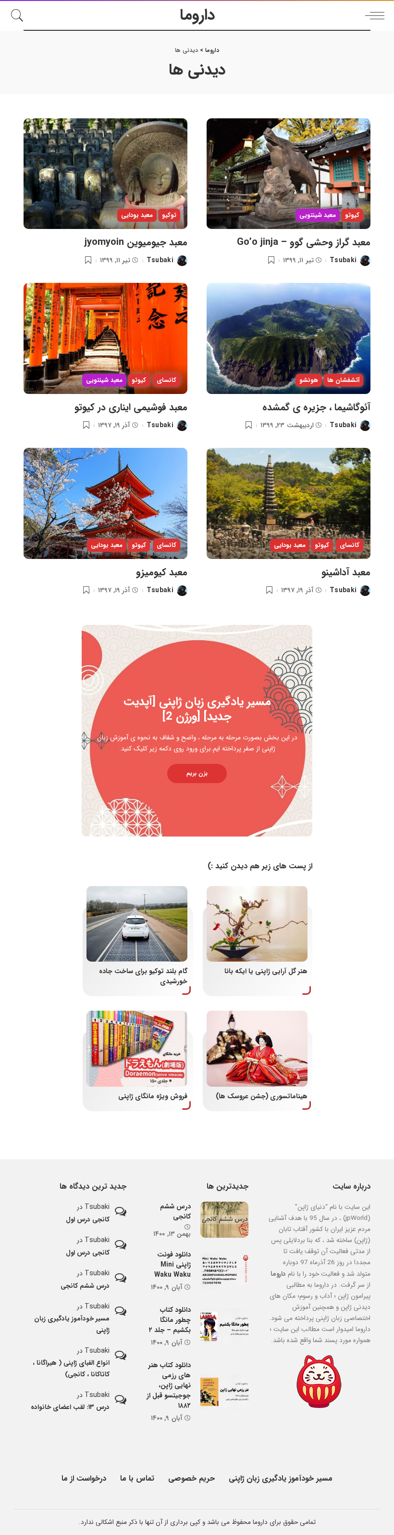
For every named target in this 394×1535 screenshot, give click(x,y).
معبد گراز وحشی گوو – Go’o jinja (303, 242)
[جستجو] (20, 15)
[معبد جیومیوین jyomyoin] (105, 173)
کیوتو (352, 215)
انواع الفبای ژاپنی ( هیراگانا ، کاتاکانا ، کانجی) (71, 1368)
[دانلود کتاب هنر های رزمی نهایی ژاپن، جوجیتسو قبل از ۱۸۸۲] (224, 1392)
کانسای (166, 380)
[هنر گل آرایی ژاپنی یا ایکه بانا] (257, 924)
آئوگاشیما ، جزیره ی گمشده (316, 407)
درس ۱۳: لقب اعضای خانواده (70, 1407)
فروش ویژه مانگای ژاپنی (152, 1096)
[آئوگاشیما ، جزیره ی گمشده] (288, 338)
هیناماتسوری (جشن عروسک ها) (262, 1096)
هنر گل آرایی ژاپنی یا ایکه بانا (266, 971)
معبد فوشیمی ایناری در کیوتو (130, 407)
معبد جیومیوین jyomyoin (136, 242)
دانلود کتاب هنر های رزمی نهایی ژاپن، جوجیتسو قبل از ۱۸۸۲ (169, 1385)
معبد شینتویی (317, 215)
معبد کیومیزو (161, 572)
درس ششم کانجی (175, 1211)
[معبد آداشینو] (288, 503)
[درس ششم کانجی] (224, 1220)
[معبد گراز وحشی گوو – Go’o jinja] (288, 173)
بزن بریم (197, 773)
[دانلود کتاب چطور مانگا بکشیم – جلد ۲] (224, 1326)
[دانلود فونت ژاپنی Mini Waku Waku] (224, 1271)
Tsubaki (343, 260)
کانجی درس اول (88, 1220)
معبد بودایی (137, 215)
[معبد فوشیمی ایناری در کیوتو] (105, 338)
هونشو (308, 380)
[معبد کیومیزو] (105, 503)
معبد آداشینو (345, 572)
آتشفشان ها (343, 380)
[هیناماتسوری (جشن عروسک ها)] (257, 1049)
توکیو (169, 215)
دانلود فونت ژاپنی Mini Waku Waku (172, 1264)
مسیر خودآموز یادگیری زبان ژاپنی (72, 1324)
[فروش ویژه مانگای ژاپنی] (136, 1049)
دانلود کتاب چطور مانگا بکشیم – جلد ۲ (170, 1320)
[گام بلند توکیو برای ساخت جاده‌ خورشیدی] (136, 924)
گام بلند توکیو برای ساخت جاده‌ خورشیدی (143, 976)
